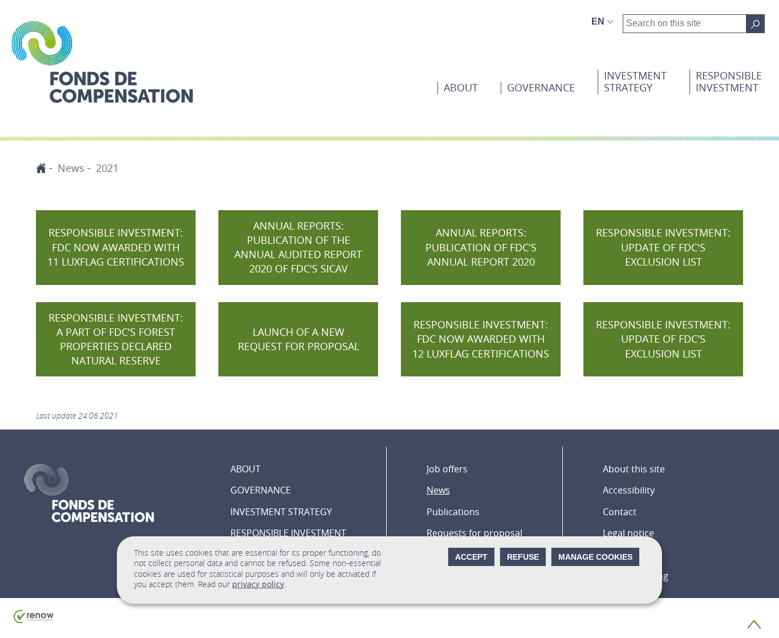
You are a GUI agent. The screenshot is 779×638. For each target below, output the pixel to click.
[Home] (41, 168)
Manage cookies (595, 556)
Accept (471, 556)
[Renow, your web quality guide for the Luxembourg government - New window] (33, 620)
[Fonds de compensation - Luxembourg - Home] (102, 62)
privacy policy (258, 584)
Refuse (523, 556)
